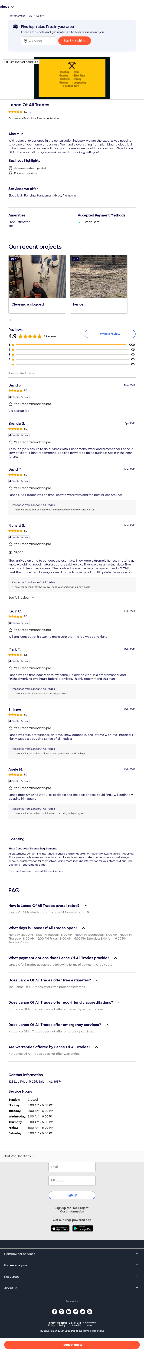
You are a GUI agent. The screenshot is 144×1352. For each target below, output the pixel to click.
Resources (11, 1277)
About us (10, 1288)
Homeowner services (19, 1254)
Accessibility (89, 1324)
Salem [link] (40, 15)
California (62, 1324)
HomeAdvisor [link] (16, 15)
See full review (19, 597)
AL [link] (30, 15)
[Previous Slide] (10, 320)
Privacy (51, 1324)
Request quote (72, 1345)
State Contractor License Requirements (32, 848)
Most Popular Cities (17, 1156)
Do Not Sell (75, 1324)
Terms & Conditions (93, 1331)
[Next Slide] (19, 320)
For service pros (15, 1265)
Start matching (74, 40)
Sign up (72, 1195)
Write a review (110, 334)
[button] (37, 284)
